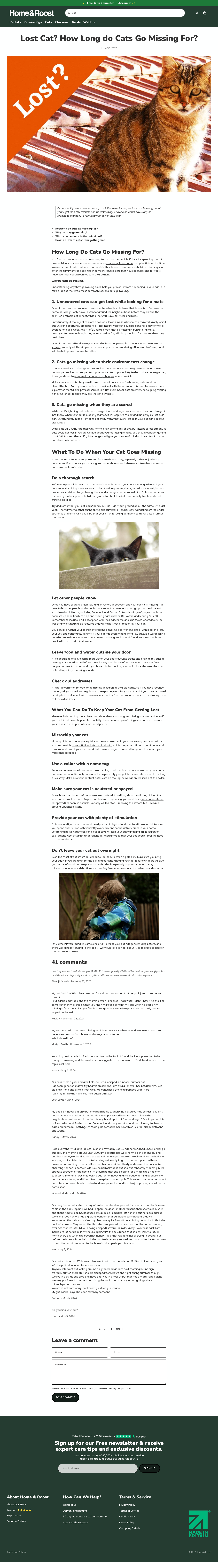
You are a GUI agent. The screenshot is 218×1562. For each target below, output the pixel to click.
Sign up (149, 1468)
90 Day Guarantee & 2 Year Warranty (85, 1516)
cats (74, 228)
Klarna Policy (126, 1522)
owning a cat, (98, 208)
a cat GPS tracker (62, 436)
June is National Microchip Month (92, 745)
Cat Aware (127, 616)
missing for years (150, 271)
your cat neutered (152, 799)
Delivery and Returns (75, 1510)
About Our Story (16, 1504)
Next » (119, 1329)
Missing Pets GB (148, 616)
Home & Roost (204, 1552)
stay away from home (119, 263)
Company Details (129, 1528)
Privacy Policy (127, 1505)
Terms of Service (129, 1510)
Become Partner (16, 1521)
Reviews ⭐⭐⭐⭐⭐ (19, 1510)
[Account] (197, 13)
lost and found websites (134, 637)
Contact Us (69, 1505)
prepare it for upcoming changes (94, 376)
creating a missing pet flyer (111, 630)
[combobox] (121, 13)
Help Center (14, 1515)
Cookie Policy (127, 1516)
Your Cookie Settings (75, 1522)
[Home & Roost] (34, 13)
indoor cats (123, 390)
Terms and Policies (16, 1552)
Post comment (65, 1397)
